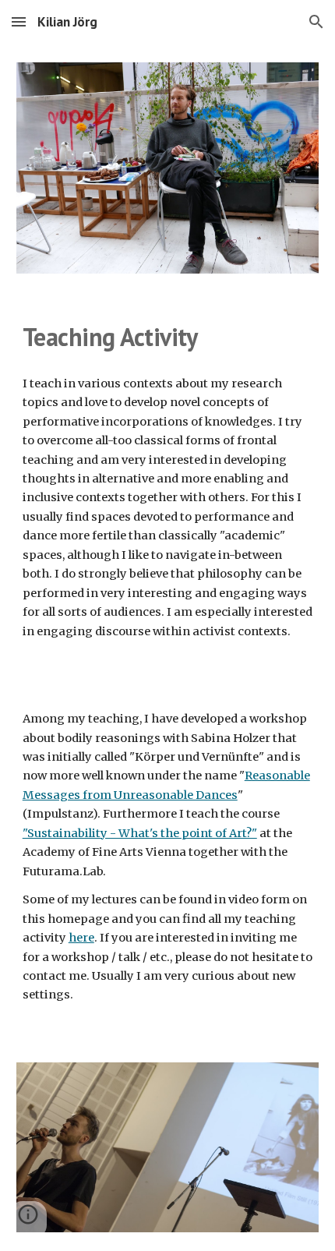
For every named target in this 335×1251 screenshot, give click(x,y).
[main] (167, 336)
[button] (18, 21)
